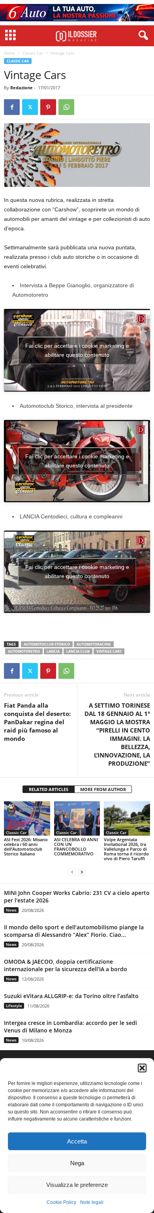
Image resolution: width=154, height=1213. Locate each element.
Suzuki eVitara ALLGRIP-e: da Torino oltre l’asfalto (71, 996)
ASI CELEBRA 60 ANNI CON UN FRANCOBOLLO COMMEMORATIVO (76, 846)
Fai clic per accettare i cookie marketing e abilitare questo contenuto (77, 350)
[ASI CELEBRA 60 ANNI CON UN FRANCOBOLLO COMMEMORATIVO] (77, 818)
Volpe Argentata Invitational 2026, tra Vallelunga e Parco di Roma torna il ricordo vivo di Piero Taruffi (126, 848)
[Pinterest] (48, 107)
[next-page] (82, 872)
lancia (53, 651)
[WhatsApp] (66, 107)
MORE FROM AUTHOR (103, 789)
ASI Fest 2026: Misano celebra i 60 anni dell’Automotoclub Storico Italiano (26, 846)
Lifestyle (14, 1005)
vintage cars (109, 651)
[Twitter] (30, 107)
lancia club (78, 651)
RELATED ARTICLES (48, 789)
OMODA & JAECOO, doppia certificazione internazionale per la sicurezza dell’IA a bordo (65, 965)
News (11, 910)
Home (9, 53)
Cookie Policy (61, 1202)
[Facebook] (12, 107)
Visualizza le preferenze (77, 1184)
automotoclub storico (47, 644)
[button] (142, 1068)
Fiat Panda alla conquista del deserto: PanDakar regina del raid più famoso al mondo (37, 721)
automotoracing (94, 644)
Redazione (21, 87)
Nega (77, 1163)
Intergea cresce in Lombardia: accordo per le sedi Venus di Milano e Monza (70, 1026)
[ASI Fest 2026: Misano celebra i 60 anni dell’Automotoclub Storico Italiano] (27, 818)
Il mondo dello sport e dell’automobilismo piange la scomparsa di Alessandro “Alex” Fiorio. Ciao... (74, 930)
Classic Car (33, 53)
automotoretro (24, 651)
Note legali (91, 1202)
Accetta (77, 1141)
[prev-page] (72, 872)
